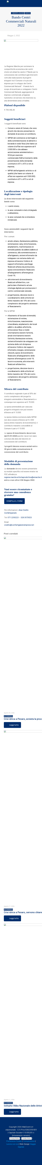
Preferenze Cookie (14, 1141)
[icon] (26, 1151)
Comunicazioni (29, 1141)
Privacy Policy (14, 1138)
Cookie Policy (26, 1138)
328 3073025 (26, 517)
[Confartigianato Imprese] (21, 3)
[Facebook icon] (14, 1151)
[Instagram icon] (23, 1151)
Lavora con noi (12, 1144)
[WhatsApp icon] (11, 1151)
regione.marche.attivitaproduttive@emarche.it (23, 477)
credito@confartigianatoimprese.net (19, 525)
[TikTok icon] (28, 1151)
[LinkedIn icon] (21, 1151)
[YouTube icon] (19, 1151)
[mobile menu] (39, 3)
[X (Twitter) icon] (16, 1151)
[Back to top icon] (21, 1121)
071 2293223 (13, 517)
